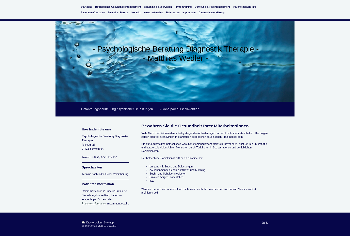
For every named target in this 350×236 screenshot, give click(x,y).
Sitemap (109, 222)
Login (265, 222)
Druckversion (93, 222)
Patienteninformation (94, 203)
